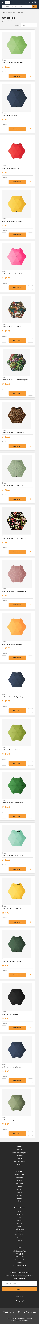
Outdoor (19, 1198)
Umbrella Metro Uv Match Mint (12, 855)
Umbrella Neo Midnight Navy (12, 1067)
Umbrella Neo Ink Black (10, 1014)
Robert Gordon (19, 1235)
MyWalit (19, 1220)
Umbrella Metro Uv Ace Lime (11, 750)
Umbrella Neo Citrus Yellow (11, 908)
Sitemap (19, 1164)
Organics (19, 1195)
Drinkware (19, 1183)
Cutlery (19, 1180)
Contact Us (19, 1155)
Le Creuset (19, 1214)
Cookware (19, 1177)
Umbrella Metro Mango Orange (12, 644)
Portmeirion (19, 1232)
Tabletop (19, 1201)
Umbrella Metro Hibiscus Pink (12, 274)
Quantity (4, 72)
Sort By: (17, 25)
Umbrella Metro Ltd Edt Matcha (12, 485)
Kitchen (19, 1189)
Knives (19, 1192)
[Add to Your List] (30, 76)
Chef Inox (19, 1223)
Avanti (19, 1211)
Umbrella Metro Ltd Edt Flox (11, 327)
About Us (19, 1150)
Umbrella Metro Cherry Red (11, 168)
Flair (15, 1318)
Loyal (19, 1217)
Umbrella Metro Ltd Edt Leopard (13, 432)
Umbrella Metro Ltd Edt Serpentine (14, 538)
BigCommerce (28, 1318)
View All (19, 1241)
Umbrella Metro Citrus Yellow (12, 221)
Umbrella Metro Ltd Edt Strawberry (14, 591)
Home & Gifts (19, 1175)
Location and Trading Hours (19, 1152)
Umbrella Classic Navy (9, 115)
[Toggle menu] (2, 2)
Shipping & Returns (19, 1161)
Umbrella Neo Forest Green (11, 961)
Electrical (19, 1186)
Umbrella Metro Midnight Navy (12, 697)
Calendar (19, 1158)
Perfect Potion (19, 1229)
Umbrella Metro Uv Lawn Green (12, 802)
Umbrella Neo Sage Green (11, 1120)
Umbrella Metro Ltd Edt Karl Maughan (15, 380)
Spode (19, 1226)
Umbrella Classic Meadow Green (13, 62)
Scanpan (19, 1238)
